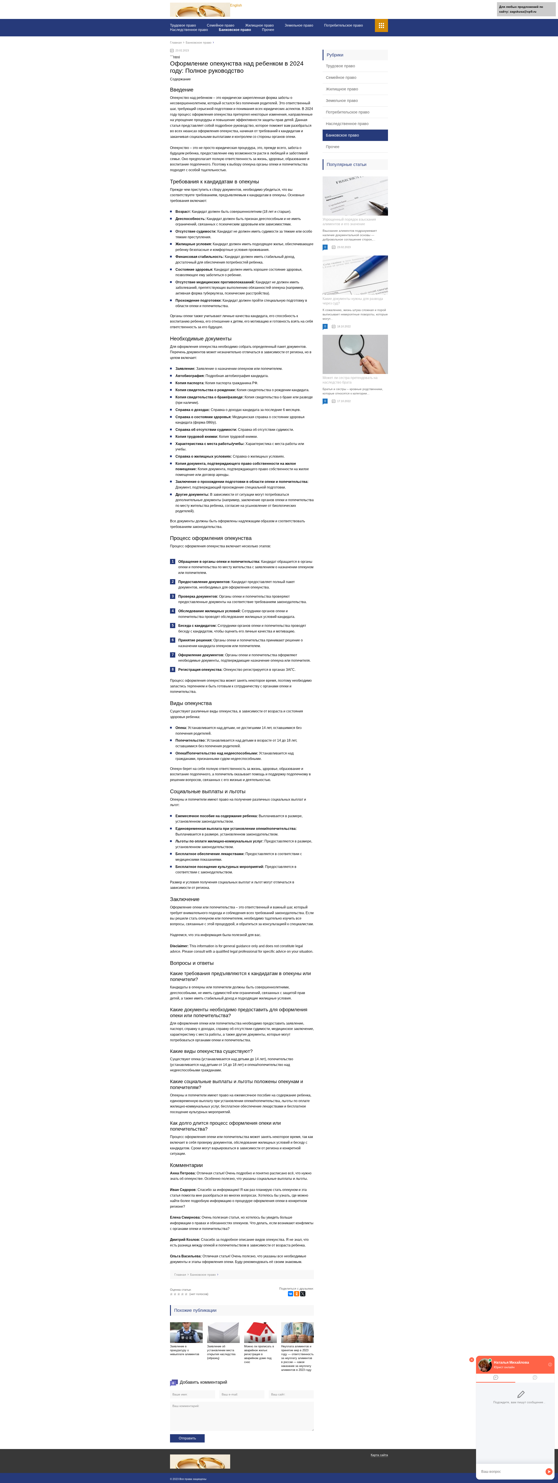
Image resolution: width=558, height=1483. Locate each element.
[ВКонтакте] (290, 1293)
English (236, 5)
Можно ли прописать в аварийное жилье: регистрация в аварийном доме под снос (259, 1354)
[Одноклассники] (296, 1293)
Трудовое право (183, 25)
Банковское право (235, 30)
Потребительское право (343, 25)
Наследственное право (189, 30)
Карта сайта (379, 1455)
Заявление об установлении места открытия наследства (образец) (221, 1352)
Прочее (268, 30)
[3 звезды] (179, 1294)
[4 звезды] (183, 1294)
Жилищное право (259, 25)
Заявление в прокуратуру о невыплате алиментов (184, 1350)
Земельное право (299, 25)
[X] (302, 1293)
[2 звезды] (175, 1294)
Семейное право (220, 25)
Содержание (180, 79)
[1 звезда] (172, 1294)
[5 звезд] (187, 1294)
